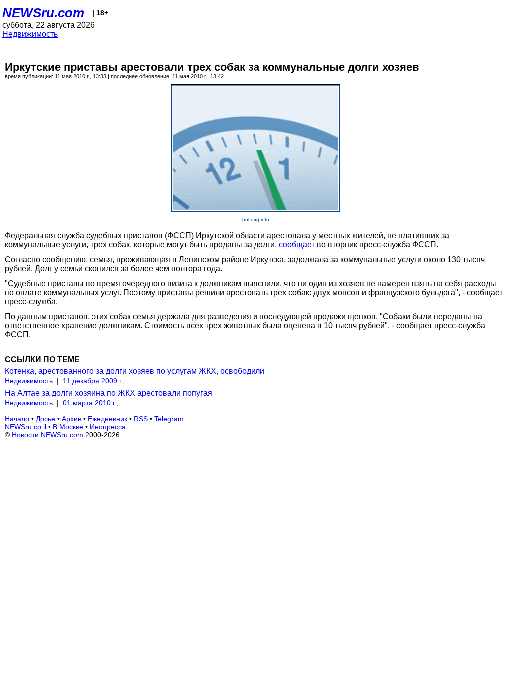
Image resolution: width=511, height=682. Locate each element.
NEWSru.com (43, 12)
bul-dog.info (255, 219)
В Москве (68, 427)
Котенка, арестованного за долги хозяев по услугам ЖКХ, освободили (134, 371)
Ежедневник (107, 419)
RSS (141, 419)
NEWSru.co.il (25, 427)
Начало (17, 419)
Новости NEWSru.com (47, 435)
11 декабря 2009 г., (94, 381)
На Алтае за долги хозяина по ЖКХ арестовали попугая (108, 393)
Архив (71, 419)
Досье (45, 419)
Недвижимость (30, 34)
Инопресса (108, 427)
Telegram (169, 419)
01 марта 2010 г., (90, 403)
